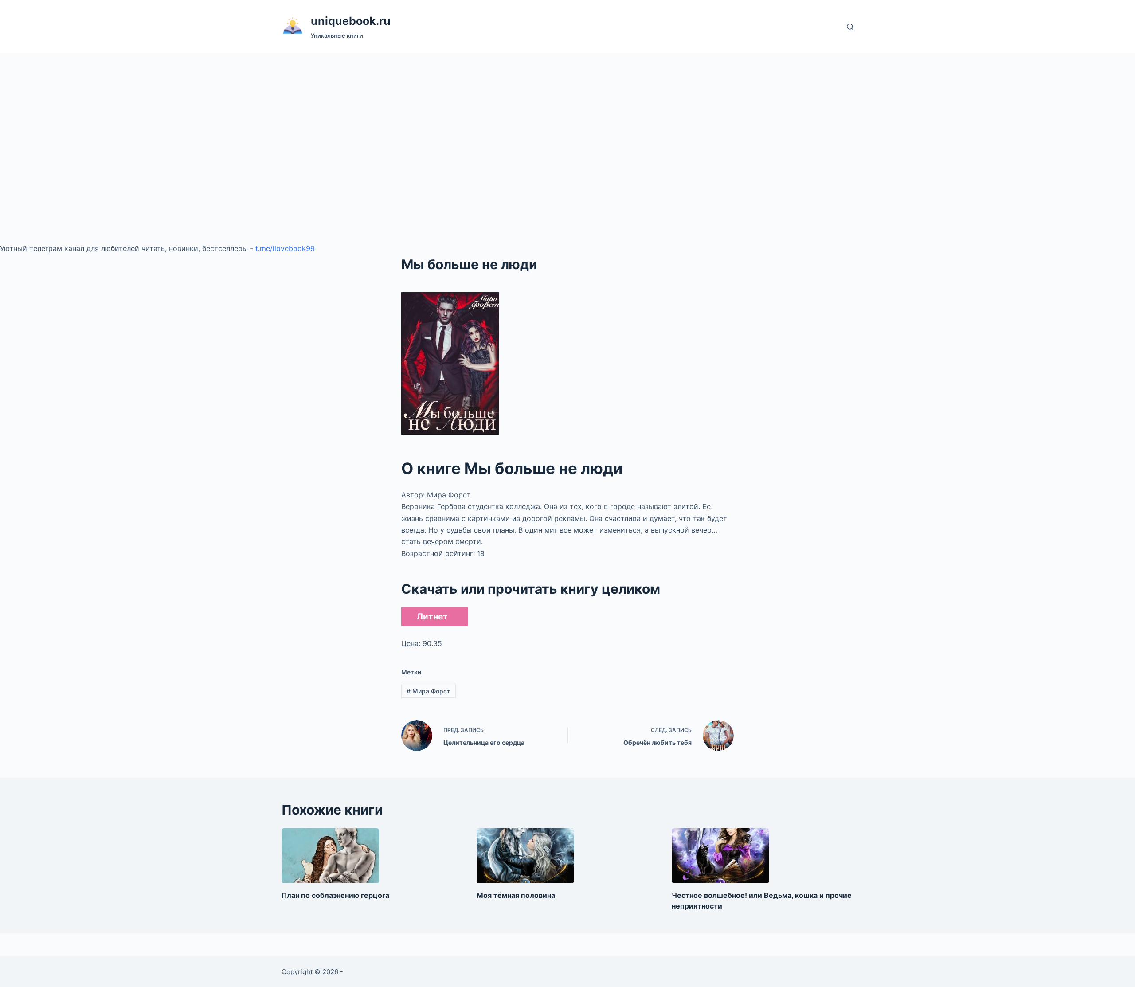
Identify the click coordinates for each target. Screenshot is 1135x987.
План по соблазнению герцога (335, 895)
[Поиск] (850, 27)
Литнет (432, 616)
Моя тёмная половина (516, 895)
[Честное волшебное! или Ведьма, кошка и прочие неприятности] (720, 855)
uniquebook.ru (351, 20)
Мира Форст (428, 691)
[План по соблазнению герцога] (330, 855)
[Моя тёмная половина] (525, 855)
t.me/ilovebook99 (285, 248)
